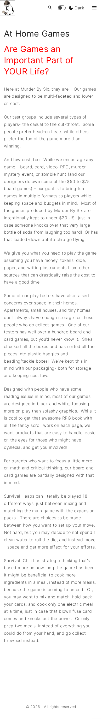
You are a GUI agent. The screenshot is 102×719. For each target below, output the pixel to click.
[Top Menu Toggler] (94, 8)
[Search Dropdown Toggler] (50, 7)
